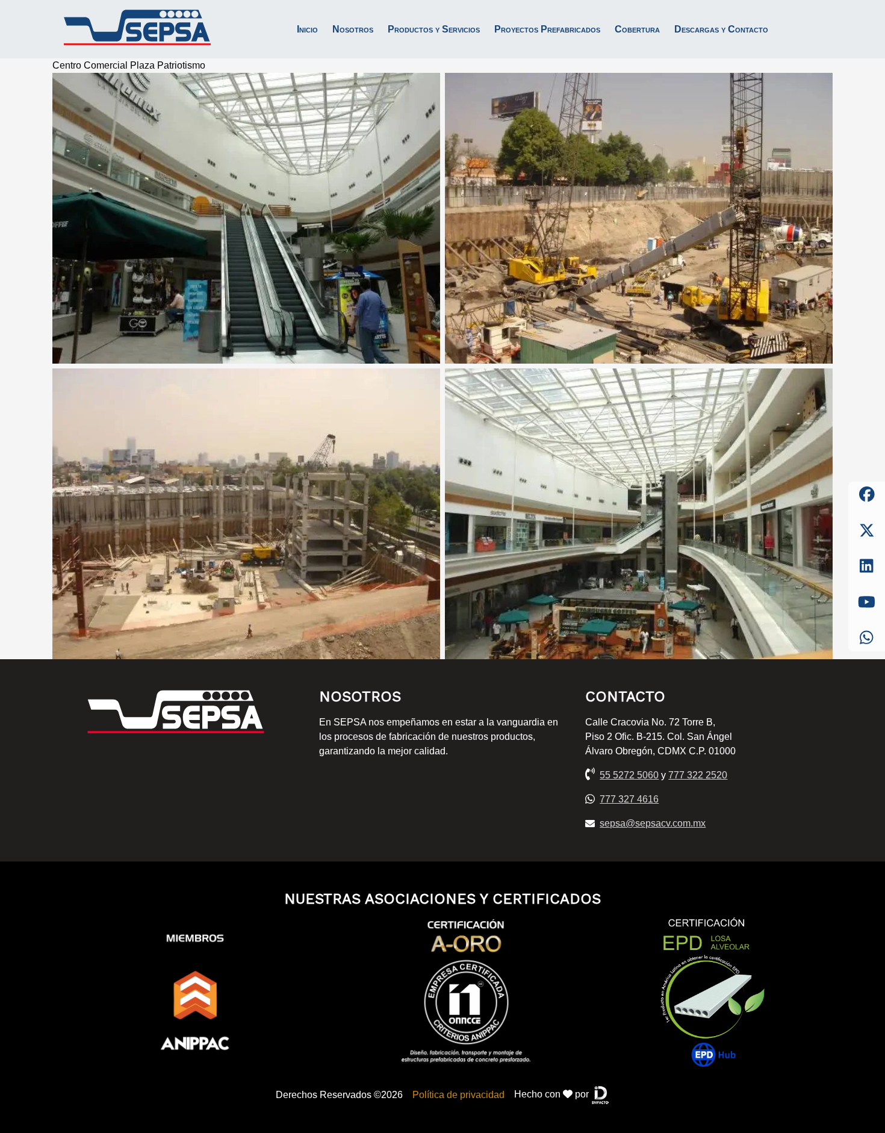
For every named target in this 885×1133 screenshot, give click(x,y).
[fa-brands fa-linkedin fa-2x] (866, 566)
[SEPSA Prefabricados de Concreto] (137, 29)
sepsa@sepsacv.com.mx (653, 823)
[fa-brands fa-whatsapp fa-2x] (866, 638)
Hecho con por (552, 1094)
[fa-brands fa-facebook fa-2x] (866, 495)
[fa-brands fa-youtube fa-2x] (866, 602)
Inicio (307, 29)
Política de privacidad (458, 1095)
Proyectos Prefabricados (547, 29)
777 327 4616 (629, 799)
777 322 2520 (697, 775)
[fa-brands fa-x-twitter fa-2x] (866, 531)
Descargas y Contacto (721, 29)
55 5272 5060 (629, 775)
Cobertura (637, 29)
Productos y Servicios (434, 29)
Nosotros (352, 29)
